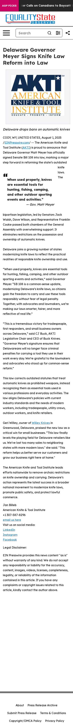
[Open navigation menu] (6, 32)
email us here (12, 520)
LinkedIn (9, 530)
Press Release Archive (42, 705)
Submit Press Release (21, 713)
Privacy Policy (54, 721)
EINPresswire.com (16, 142)
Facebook (10, 539)
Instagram (10, 534)
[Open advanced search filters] (58, 33)
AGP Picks (9, 5)
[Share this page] (67, 32)
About (20, 705)
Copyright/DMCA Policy (25, 721)
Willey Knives (41, 423)
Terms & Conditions (53, 713)
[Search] (49, 33)
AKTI (26, 147)
